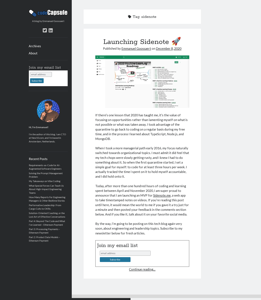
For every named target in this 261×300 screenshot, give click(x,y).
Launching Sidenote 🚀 (142, 42)
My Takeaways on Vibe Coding (44, 181)
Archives (35, 46)
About (33, 53)
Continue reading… (142, 269)
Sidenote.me (162, 195)
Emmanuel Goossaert (136, 48)
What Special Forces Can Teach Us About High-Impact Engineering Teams (46, 189)
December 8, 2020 (168, 48)
